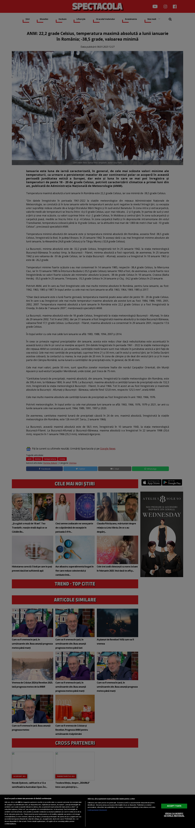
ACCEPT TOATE (174, 806)
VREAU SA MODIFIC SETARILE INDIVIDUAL (174, 814)
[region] (97, 811)
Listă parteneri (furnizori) (97, 810)
